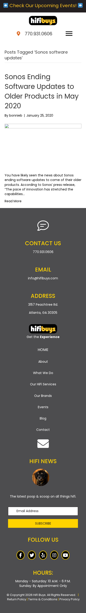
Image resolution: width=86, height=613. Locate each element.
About (43, 361)
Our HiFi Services (43, 384)
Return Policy (16, 599)
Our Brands (43, 395)
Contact (43, 429)
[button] (43, 523)
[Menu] (69, 34)
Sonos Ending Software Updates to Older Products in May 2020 (42, 91)
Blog (43, 418)
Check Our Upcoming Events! (43, 5)
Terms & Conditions (42, 599)
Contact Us (43, 243)
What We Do (43, 373)
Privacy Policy (69, 599)
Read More (13, 201)
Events (43, 407)
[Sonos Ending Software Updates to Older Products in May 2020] (43, 145)
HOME (43, 349)
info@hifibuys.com (43, 278)
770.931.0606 (38, 33)
